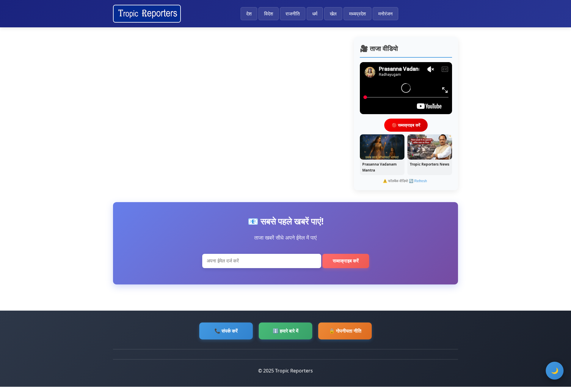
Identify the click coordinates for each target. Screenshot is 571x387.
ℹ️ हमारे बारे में (285, 331)
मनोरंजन (385, 13)
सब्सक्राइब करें (346, 260)
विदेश (268, 13)
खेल (333, 13)
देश (249, 13)
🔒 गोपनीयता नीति (345, 331)
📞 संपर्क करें (226, 331)
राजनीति (293, 13)
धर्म (314, 13)
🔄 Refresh (418, 181)
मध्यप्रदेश (357, 13)
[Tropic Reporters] (147, 14)
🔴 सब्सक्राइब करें (406, 125)
